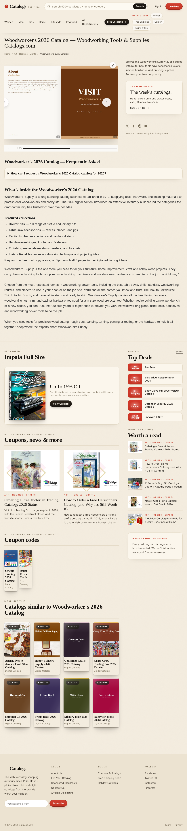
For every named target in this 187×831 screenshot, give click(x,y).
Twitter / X (151, 778)
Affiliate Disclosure (62, 792)
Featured (71, 22)
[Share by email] (146, 126)
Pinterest (150, 787)
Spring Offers (141, 28)
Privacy (179, 825)
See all (179, 351)
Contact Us (57, 787)
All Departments (90, 22)
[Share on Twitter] (127, 126)
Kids (31, 22)
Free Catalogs (115, 21)
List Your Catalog (61, 778)
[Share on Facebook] (133, 126)
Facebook (150, 773)
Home (42, 22)
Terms (168, 825)
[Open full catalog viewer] (113, 65)
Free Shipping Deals (109, 778)
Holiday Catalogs (108, 782)
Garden (158, 21)
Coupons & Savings (109, 773)
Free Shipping (142, 21)
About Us (56, 773)
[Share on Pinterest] (139, 126)
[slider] (70, 148)
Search (140, 6)
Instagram (151, 782)
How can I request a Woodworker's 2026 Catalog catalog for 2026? (58, 173)
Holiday (157, 15)
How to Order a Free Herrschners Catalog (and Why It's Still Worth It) (90, 504)
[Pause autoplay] (13, 148)
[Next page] (106, 102)
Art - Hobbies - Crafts (25, 53)
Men (21, 22)
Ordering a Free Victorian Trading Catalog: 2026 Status (31, 502)
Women (8, 22)
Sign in (158, 6)
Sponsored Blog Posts (64, 782)
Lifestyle (56, 22)
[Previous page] (4, 102)
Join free (174, 6)
